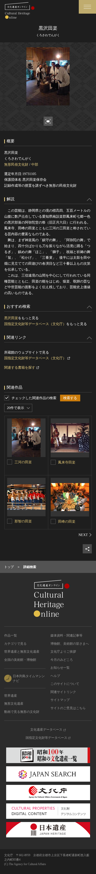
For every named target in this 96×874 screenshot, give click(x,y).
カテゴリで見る (15, 643)
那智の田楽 (23, 521)
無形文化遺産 (13, 703)
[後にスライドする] (85, 535)
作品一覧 (10, 635)
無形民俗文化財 (16, 164)
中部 (34, 164)
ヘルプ (55, 676)
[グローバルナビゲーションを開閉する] (87, 7)
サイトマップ (60, 700)
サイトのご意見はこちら (68, 708)
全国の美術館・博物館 (20, 660)
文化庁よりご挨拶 (63, 651)
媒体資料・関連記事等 (66, 635)
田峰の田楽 (66, 521)
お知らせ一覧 (60, 667)
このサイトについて (64, 684)
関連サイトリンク (63, 692)
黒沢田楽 (11, 318)
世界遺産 (10, 695)
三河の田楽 (23, 462)
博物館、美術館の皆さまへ (69, 643)
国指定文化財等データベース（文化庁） (35, 324)
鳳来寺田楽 (66, 462)
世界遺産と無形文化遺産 (21, 651)
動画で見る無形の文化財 (21, 712)
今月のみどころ (61, 660)
